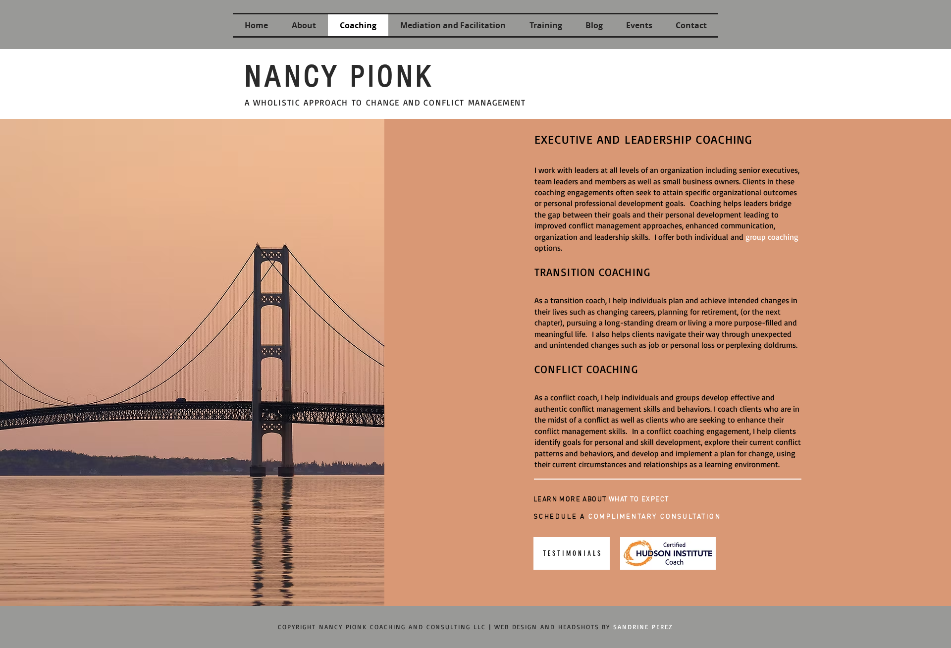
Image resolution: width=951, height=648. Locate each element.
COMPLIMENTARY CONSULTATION (654, 517)
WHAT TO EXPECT (639, 499)
